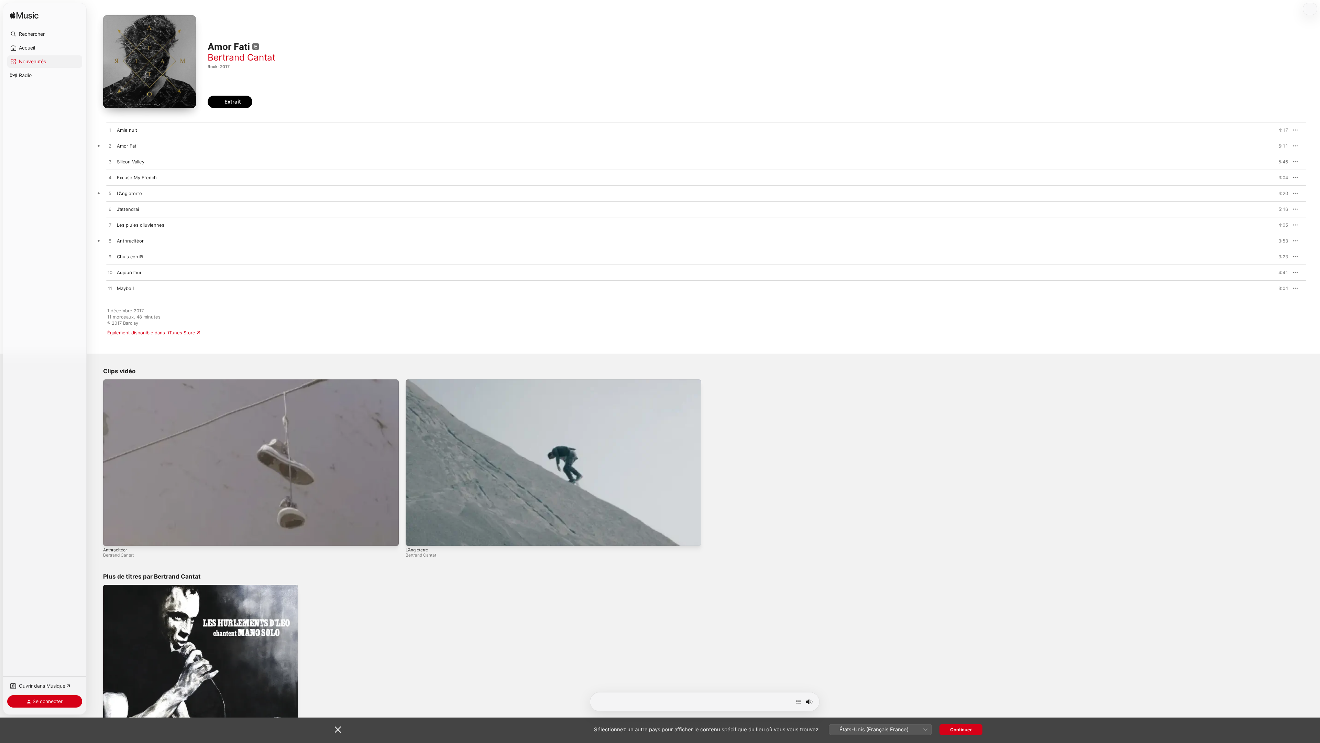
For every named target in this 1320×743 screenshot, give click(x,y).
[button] (45, 34)
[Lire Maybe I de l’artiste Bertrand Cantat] (110, 289)
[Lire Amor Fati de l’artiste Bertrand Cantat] (110, 146)
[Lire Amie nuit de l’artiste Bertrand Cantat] (110, 130)
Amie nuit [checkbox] (127, 130)
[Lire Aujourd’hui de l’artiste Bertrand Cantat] (110, 273)
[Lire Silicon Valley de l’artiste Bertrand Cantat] (110, 162)
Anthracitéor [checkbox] (130, 241)
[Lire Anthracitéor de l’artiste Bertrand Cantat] (110, 241)
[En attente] (798, 702)
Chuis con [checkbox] (127, 256)
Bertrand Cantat (241, 57)
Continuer (961, 729)
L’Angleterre (417, 549)
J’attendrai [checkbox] (128, 209)
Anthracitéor (115, 549)
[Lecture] (112, 537)
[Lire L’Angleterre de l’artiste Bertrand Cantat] (110, 194)
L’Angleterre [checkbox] (129, 193)
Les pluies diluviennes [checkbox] (140, 225)
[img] (24, 16)
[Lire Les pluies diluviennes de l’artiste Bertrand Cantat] (110, 225)
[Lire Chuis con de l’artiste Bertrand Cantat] (110, 257)
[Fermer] (338, 729)
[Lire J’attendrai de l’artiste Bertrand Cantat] (110, 209)
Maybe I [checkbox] (125, 288)
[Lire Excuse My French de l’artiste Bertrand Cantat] (110, 178)
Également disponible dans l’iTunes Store (151, 332)
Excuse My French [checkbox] (137, 177)
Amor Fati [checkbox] (127, 146)
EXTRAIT (1280, 130)
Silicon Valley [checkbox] (130, 161)
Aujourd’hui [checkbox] (129, 272)
